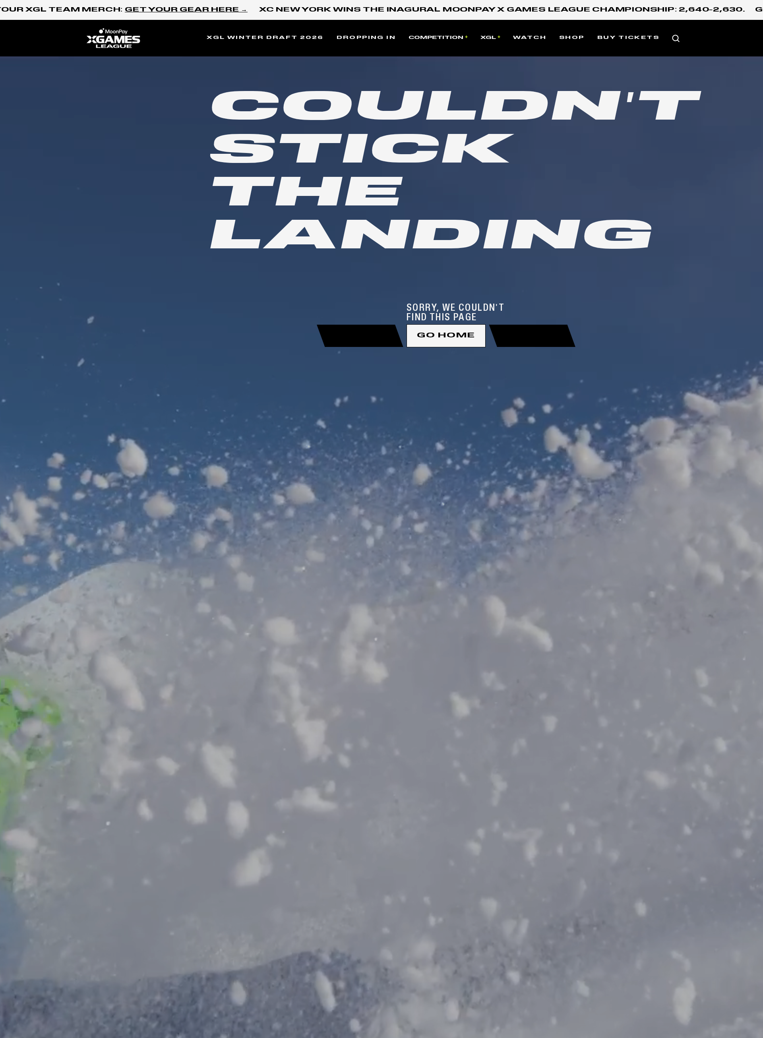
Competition (436, 37)
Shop (572, 37)
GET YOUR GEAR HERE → (186, 10)
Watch (529, 37)
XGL (488, 37)
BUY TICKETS (628, 37)
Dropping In (366, 37)
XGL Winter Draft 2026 (265, 37)
